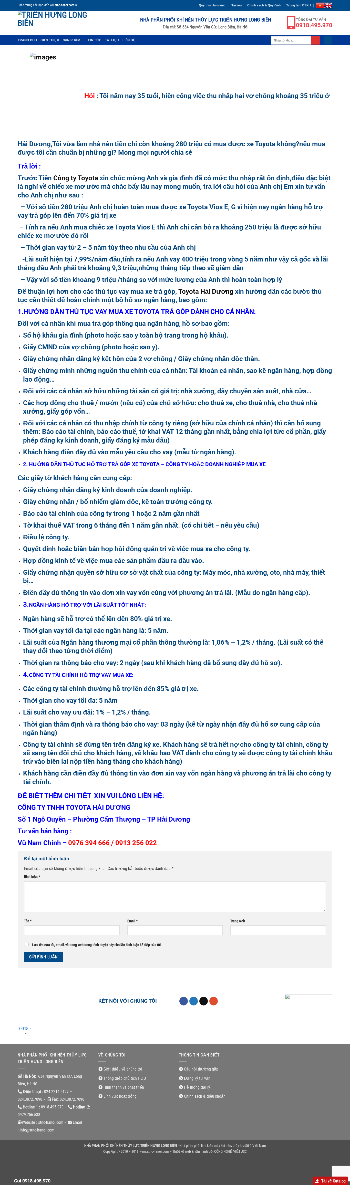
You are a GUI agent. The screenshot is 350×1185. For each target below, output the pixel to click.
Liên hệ (128, 40)
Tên (28, 921)
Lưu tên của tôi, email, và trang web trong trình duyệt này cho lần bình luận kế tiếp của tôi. (97, 945)
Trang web (237, 921)
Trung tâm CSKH (298, 5)
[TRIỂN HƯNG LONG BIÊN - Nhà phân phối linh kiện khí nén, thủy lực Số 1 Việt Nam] (53, 23)
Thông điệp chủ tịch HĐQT (126, 1078)
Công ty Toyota (75, 178)
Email (132, 921)
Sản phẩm (71, 40)
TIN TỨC (94, 40)
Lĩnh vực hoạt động (120, 1096)
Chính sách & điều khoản (204, 1096)
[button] (328, 40)
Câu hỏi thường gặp (201, 1069)
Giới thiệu (49, 40)
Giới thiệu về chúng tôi (123, 1069)
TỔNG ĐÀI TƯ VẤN (314, 23)
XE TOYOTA (146, 464)
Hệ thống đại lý (197, 1087)
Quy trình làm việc (212, 5)
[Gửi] (315, 40)
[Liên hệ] (24, 1031)
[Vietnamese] (320, 5)
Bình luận (32, 877)
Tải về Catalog (333, 1181)
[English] (328, 5)
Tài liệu (236, 5)
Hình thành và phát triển (124, 1087)
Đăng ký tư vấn (197, 1078)
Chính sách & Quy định (264, 5)
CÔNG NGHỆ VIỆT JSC (230, 1151)
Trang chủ (27, 40)
